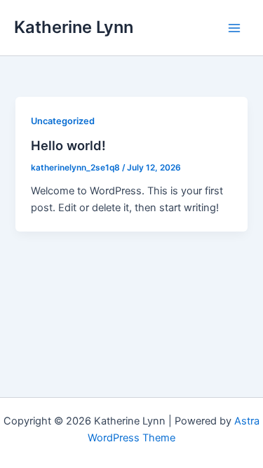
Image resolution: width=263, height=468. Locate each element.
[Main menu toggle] (234, 28)
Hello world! (68, 145)
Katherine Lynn (73, 27)
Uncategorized (63, 121)
